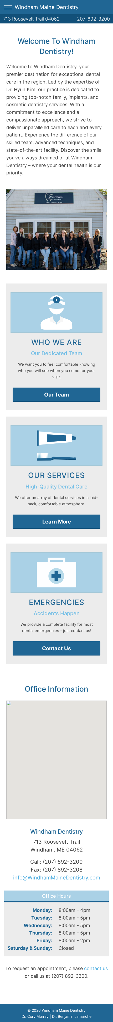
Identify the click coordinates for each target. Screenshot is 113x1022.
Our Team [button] (56, 395)
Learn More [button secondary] (56, 522)
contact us (96, 968)
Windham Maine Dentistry (47, 7)
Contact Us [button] (56, 648)
